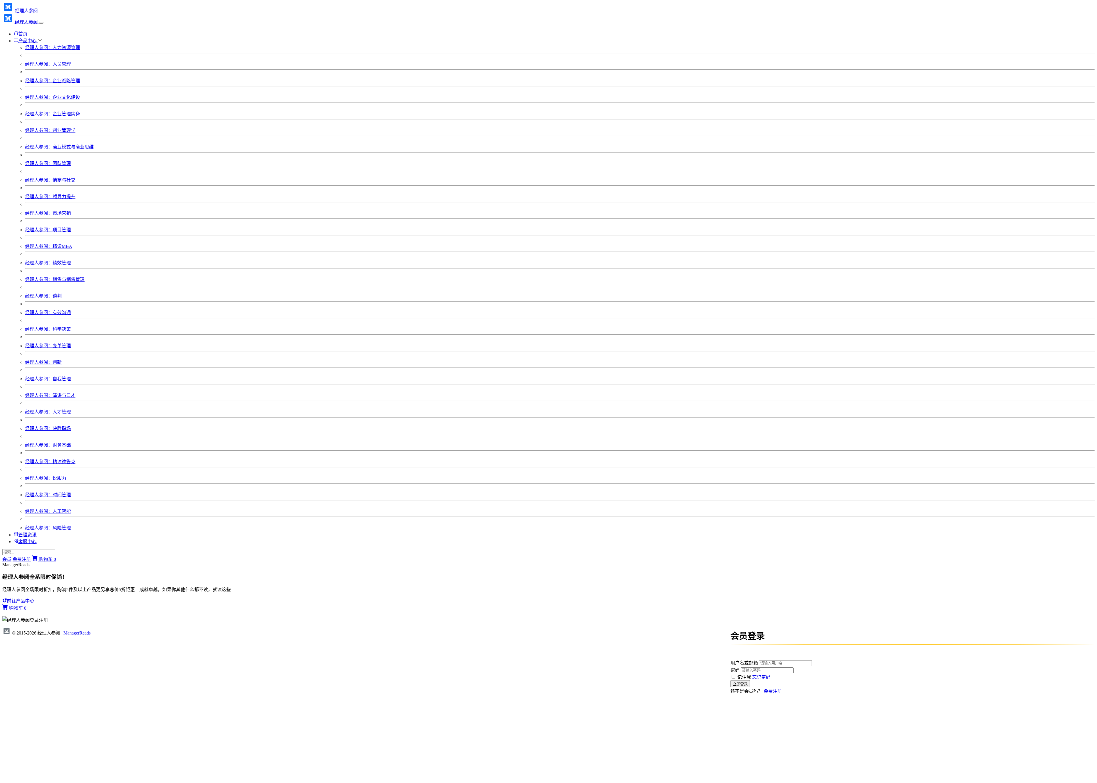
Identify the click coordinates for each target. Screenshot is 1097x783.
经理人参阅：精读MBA (48, 246)
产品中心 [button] (28, 40)
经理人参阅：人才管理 (48, 411)
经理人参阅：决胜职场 (48, 428)
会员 (6, 559)
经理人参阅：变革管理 (48, 345)
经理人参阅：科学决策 (48, 329)
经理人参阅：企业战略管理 (52, 80)
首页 (22, 33)
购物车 (47, 559)
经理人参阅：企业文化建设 (52, 97)
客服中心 (27, 541)
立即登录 (763, 698)
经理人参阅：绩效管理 (48, 262)
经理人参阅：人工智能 (48, 511)
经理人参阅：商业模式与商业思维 (59, 146)
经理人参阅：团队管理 (48, 163)
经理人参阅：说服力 (45, 478)
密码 (735, 670)
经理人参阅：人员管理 (48, 64)
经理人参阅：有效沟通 (48, 312)
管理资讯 (27, 534)
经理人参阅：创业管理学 (50, 130)
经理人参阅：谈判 (43, 296)
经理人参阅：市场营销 (48, 213)
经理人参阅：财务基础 (48, 445)
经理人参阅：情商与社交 (50, 180)
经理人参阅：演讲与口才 (50, 395)
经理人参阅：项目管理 (48, 229)
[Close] (41, 23)
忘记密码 (761, 677)
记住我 (744, 677)
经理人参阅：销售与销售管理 (55, 279)
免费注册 (22, 559)
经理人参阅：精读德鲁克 (50, 461)
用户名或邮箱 (744, 662)
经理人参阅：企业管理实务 (52, 113)
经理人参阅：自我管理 (48, 378)
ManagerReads (77, 633)
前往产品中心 (20, 601)
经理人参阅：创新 (43, 362)
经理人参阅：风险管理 (48, 527)
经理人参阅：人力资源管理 (52, 47)
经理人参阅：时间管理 (48, 494)
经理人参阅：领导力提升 (50, 196)
